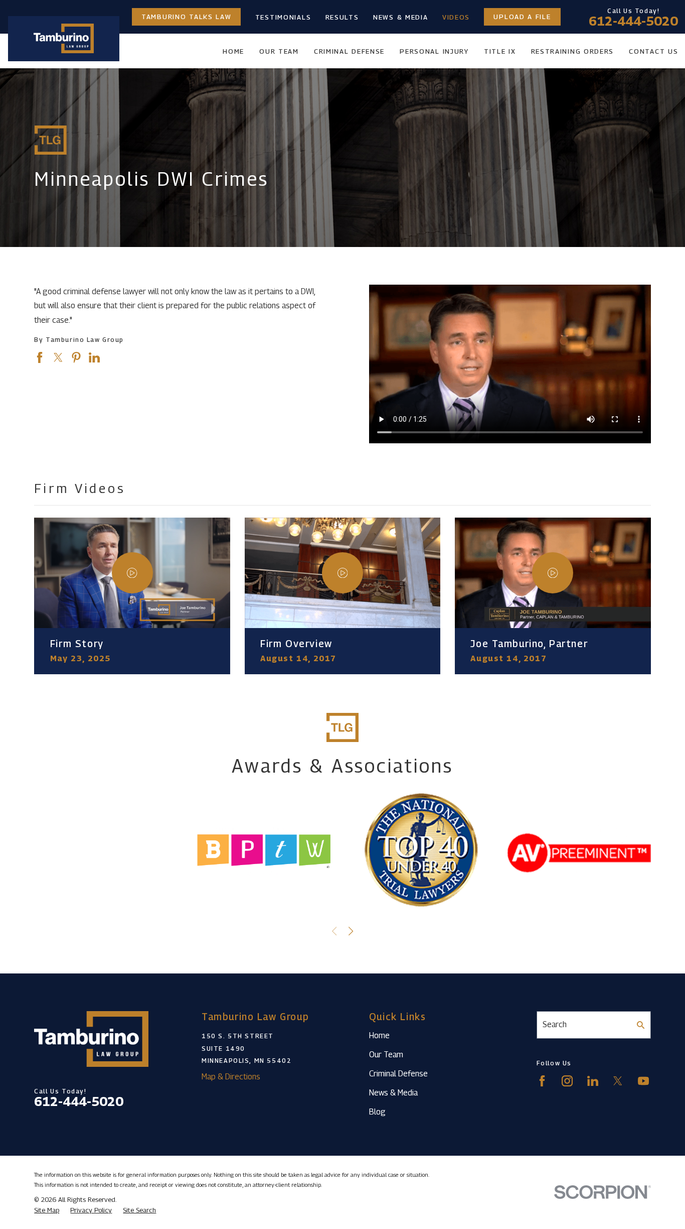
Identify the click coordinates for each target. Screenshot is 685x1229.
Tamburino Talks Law (186, 17)
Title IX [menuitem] (500, 51)
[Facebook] (542, 1080)
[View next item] (351, 931)
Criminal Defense (398, 1073)
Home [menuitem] (233, 51)
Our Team (386, 1054)
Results (342, 17)
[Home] (64, 38)
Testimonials (283, 17)
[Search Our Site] (641, 1025)
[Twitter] (617, 1080)
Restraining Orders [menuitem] (572, 51)
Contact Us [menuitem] (653, 51)
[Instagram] (567, 1080)
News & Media (400, 17)
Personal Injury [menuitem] (434, 51)
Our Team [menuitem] (279, 51)
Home (379, 1035)
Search (555, 1024)
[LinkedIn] (592, 1080)
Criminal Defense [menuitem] (349, 51)
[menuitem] (46, 1209)
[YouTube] (643, 1080)
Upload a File (522, 17)
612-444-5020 (633, 21)
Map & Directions (231, 1076)
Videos (456, 17)
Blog (377, 1112)
